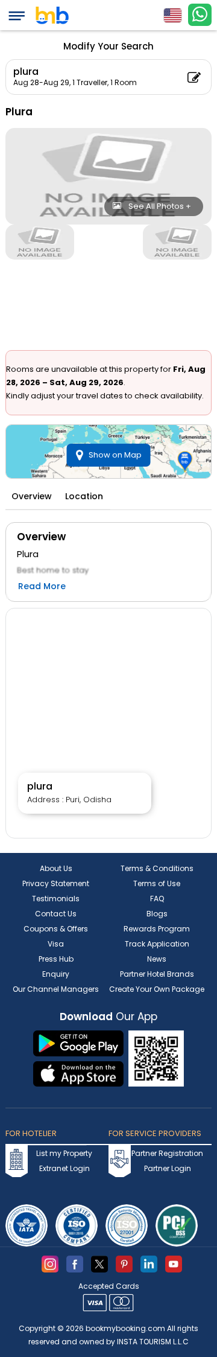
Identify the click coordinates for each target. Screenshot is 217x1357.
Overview (31, 496)
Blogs (157, 913)
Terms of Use (156, 883)
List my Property (64, 1153)
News (156, 959)
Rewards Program (157, 929)
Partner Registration (167, 1153)
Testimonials (56, 898)
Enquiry (55, 974)
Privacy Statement (55, 883)
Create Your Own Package (156, 989)
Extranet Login (64, 1168)
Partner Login (167, 1168)
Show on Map (115, 455)
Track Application (157, 944)
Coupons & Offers (56, 929)
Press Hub (56, 959)
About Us (56, 868)
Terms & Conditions (157, 868)
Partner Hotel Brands (157, 974)
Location (84, 496)
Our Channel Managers (56, 989)
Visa (56, 944)
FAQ (157, 898)
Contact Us (56, 913)
